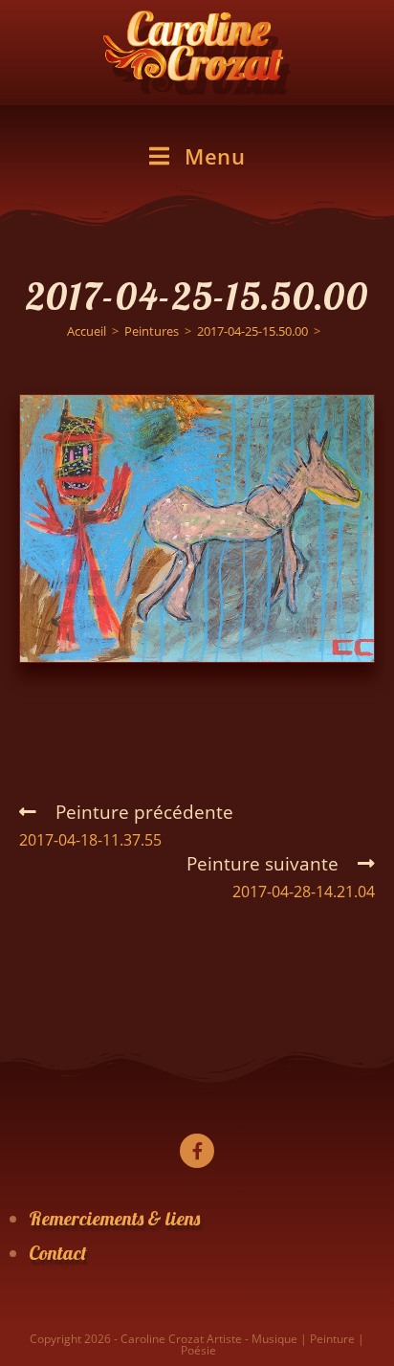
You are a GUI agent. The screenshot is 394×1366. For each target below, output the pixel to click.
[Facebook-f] (197, 1151)
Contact (58, 1253)
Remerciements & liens (114, 1218)
